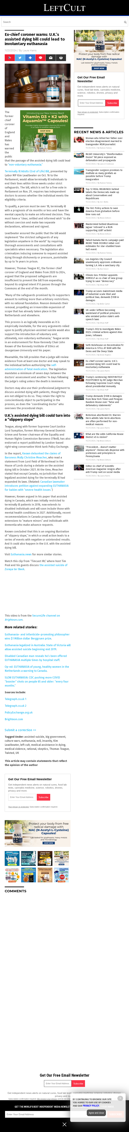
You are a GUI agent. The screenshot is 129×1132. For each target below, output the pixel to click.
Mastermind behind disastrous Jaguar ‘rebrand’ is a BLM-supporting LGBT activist (102, 227)
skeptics (43, 748)
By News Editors (104, 218)
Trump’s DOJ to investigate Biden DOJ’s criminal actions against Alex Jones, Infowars (104, 332)
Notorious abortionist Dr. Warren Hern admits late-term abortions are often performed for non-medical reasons (103, 420)
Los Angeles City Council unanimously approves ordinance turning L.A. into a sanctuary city (103, 262)
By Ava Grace (103, 269)
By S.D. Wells (103, 202)
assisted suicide (34, 736)
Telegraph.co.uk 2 (15, 705)
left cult (25, 744)
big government (55, 736)
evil (39, 740)
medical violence (15, 748)
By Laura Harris (103, 371)
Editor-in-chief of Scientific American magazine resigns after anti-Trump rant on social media (103, 469)
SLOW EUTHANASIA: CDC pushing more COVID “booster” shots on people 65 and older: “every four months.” (37, 681)
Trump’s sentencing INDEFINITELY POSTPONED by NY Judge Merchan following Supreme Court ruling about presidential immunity (104, 382)
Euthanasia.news (21, 554)
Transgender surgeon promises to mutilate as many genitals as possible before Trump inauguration (104, 175)
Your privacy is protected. (18, 807)
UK (17, 752)
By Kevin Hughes (104, 355)
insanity (47, 740)
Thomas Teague (59, 748)
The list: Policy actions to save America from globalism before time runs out (103, 211)
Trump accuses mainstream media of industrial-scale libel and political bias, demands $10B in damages (104, 296)
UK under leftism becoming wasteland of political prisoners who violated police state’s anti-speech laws (103, 315)
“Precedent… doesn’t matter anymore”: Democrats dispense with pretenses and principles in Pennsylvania (105, 452)
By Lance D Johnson (106, 164)
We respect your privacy (47, 1099)
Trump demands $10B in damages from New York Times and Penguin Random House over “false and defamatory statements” (104, 401)
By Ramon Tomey (104, 148)
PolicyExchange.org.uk (19, 712)
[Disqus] (38, 938)
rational (31, 748)
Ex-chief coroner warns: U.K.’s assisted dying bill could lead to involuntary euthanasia (103, 364)
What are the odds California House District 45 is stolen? (104, 436)
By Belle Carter (103, 304)
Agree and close (96, 1112)
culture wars (12, 740)
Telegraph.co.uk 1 (15, 699)
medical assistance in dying (48, 744)
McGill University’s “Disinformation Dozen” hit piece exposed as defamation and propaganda (104, 157)
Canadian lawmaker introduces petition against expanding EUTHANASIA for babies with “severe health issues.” (37, 485)
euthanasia (28, 740)
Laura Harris (29, 50)
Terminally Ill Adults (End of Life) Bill (27, 171)
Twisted (9, 752)
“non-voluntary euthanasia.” (25, 164)
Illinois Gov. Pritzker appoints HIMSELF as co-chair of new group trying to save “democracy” (104, 278)
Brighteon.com (14, 719)
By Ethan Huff (102, 285)
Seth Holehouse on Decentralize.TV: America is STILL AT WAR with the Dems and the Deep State (105, 348)
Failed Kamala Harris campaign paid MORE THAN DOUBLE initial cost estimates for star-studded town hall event (105, 245)
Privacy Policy (91, 1105)
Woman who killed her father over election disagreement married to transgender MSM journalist (104, 141)
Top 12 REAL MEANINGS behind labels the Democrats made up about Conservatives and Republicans (102, 194)
